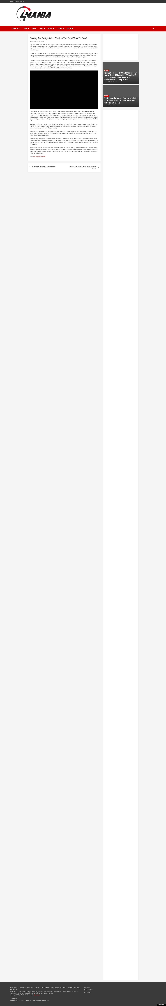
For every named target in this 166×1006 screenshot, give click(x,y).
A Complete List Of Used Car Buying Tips (44, 166)
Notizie (69, 29)
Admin (42, 41)
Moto (41, 29)
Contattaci (37, 995)
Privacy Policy (88, 990)
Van (33, 29)
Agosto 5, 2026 (108, 105)
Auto (25, 29)
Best (34, 156)
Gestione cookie (161, 1004)
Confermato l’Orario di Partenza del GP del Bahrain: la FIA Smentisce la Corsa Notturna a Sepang (120, 100)
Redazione (87, 987)
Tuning (59, 29)
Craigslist (42, 156)
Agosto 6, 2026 (108, 82)
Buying (38, 156)
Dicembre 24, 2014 (35, 41)
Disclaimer (87, 992)
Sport (50, 29)
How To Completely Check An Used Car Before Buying (82, 167)
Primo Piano (16, 29)
